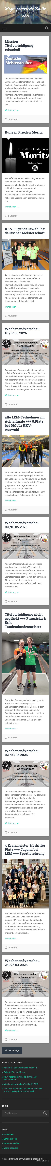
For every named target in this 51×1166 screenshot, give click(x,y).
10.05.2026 (12, 404)
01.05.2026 (12, 832)
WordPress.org (11, 1148)
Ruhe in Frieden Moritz (24, 132)
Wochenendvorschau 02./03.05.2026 (22, 753)
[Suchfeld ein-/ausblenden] (46, 28)
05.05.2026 (12, 601)
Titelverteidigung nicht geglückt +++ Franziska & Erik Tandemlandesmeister (25, 620)
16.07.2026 (12, 119)
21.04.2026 (12, 1039)
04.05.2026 (12, 738)
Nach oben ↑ (42, 1161)
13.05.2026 (12, 316)
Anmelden (8, 1134)
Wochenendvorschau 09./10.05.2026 (22, 525)
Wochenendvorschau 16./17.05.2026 (22, 331)
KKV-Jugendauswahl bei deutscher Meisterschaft (25, 231)
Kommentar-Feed (12, 1143)
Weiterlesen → (12, 110)
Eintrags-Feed (10, 1139)
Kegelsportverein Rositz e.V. (25, 12)
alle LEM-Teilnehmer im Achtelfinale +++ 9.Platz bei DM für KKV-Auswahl (24, 423)
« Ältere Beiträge (12, 1050)
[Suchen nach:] (25, 1113)
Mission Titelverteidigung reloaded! (19, 45)
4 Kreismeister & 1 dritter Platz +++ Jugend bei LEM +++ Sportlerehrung (25, 849)
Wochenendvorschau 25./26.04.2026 (22, 962)
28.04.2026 (12, 948)
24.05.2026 (12, 216)
